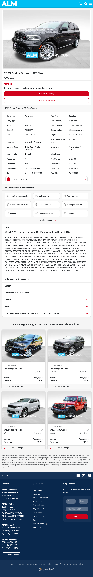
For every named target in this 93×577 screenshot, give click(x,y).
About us (36, 494)
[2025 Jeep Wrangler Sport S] (69, 407)
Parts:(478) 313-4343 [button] (13, 519)
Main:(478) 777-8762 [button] (13, 513)
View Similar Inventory (46, 100)
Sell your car (38, 501)
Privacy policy (38, 516)
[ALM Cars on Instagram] (88, 475)
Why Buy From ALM (40, 509)
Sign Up (77, 517)
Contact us (37, 520)
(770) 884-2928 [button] (12, 534)
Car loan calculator (40, 498)
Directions (37, 527)
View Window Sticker (19, 179)
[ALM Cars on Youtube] (82, 475)
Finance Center (39, 505)
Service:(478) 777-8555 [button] (14, 516)
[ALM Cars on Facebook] (77, 475)
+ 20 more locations (11, 555)
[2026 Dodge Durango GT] (23, 407)
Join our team (38, 524)
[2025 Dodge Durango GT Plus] (69, 345)
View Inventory (38, 490)
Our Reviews (38, 512)
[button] (80, 3)
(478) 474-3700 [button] (12, 498)
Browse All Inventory (46, 94)
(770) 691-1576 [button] (12, 548)
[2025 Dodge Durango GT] (23, 345)
